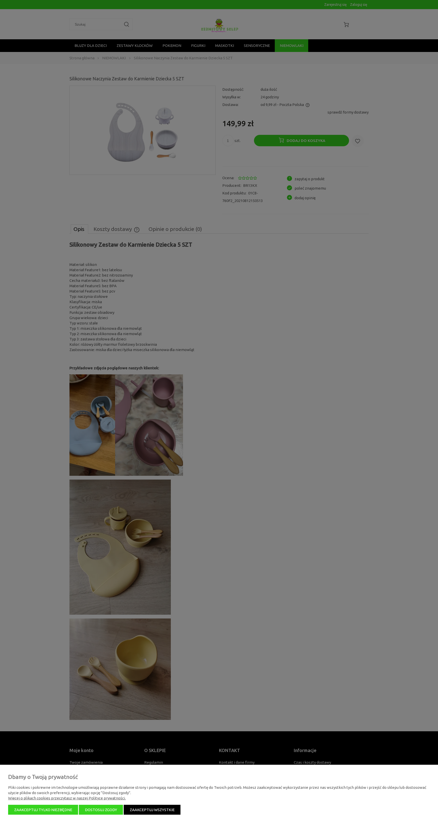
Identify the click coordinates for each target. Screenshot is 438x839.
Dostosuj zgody (101, 810)
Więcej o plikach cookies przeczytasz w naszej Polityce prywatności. (67, 798)
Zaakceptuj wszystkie (152, 810)
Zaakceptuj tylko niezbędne (43, 810)
